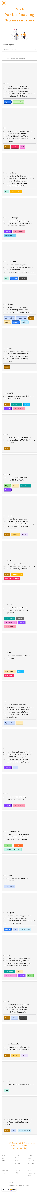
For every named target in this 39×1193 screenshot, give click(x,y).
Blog (3, 1163)
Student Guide (17, 1156)
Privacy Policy (17, 1172)
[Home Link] (4, 3)
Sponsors (31, 1163)
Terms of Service (5, 1172)
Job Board (18, 1163)
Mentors (17, 1160)
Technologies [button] (9, 50)
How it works (4, 1159)
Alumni (30, 1155)
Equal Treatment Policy (31, 1173)
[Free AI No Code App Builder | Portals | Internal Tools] (9, 1189)
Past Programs (31, 1159)
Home (3, 1155)
